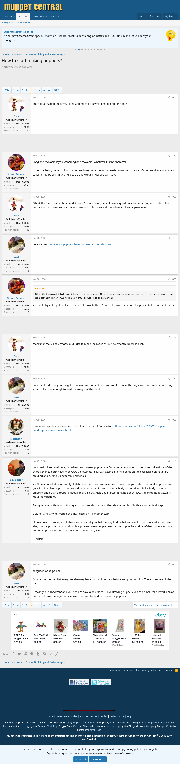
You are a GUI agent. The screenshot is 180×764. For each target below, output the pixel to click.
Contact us (114, 670)
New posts (7, 22)
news (59, 716)
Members (38, 16)
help (128, 716)
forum (94, 716)
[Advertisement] (90, 78)
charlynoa (9, 66)
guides (103, 716)
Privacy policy (149, 670)
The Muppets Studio (154, 722)
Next (56, 89)
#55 (174, 279)
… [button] (18, 89)
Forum (22, 16)
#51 (174, 97)
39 (49, 89)
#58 (174, 419)
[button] (14, 16)
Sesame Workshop (47, 726)
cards (121, 716)
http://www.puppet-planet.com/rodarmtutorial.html (80, 244)
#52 (174, 155)
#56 (174, 337)
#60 (174, 564)
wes (16, 256)
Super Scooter (16, 174)
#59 (174, 461)
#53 (174, 196)
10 (104, 49)
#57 (174, 378)
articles (84, 716)
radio (113, 716)
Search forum (23, 22)
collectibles (70, 716)
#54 (174, 238)
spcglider (16, 480)
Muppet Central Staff (84, 722)
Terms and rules (131, 670)
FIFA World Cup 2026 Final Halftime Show (31, 31)
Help (53, 16)
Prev (6, 89)
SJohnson (16, 438)
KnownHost (94, 729)
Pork (16, 116)
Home (8, 16)
